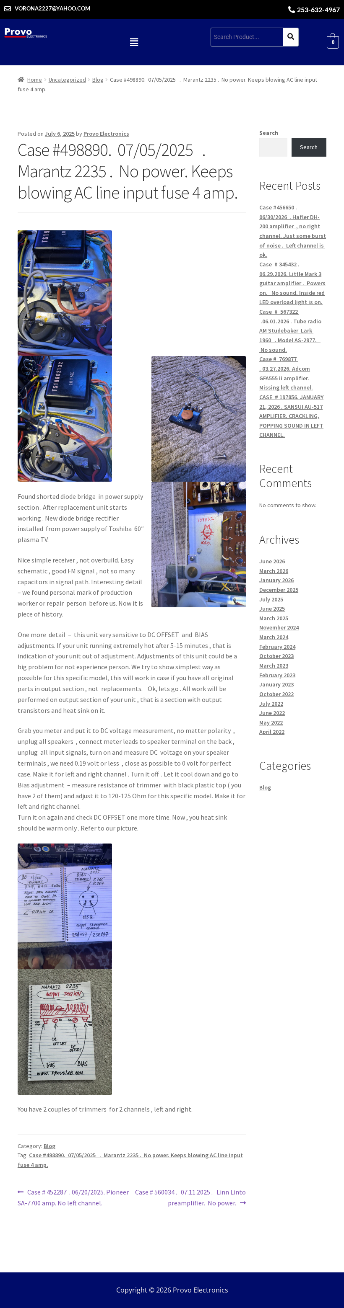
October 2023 (276, 656)
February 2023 (277, 675)
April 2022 (271, 731)
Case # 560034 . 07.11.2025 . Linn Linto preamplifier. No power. (190, 1197)
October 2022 (276, 694)
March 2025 (273, 618)
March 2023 (273, 665)
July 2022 (271, 703)
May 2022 (271, 722)
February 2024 (277, 646)
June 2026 (272, 561)
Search (268, 133)
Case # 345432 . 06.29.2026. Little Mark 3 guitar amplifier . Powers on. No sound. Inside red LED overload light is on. (292, 283)
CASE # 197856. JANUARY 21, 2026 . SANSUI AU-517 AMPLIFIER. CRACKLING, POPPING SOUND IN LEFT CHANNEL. (291, 416)
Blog (98, 79)
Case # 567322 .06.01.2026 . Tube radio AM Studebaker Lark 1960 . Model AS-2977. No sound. (290, 330)
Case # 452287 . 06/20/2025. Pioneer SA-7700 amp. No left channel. (73, 1197)
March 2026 (273, 571)
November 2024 (279, 627)
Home (34, 79)
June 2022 (272, 713)
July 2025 (271, 599)
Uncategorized (67, 79)
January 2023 (276, 684)
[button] (134, 42)
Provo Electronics (106, 133)
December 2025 (278, 589)
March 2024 (273, 637)
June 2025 (272, 608)
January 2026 (276, 580)
